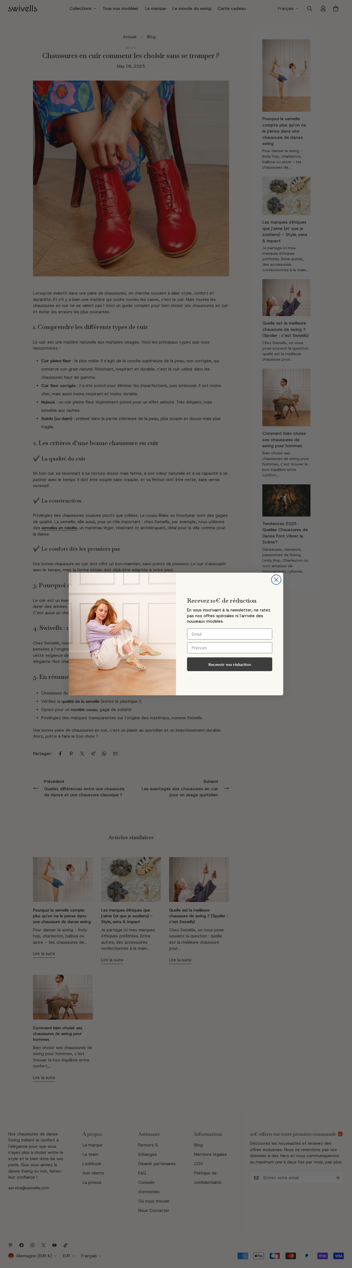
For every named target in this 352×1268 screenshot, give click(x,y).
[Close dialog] (276, 579)
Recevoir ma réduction (229, 664)
